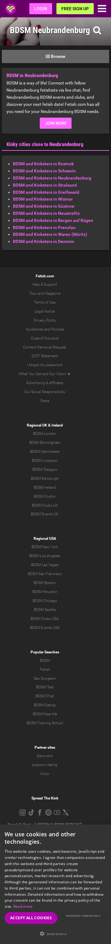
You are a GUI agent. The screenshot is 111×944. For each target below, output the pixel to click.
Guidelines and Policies (45, 329)
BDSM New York (44, 547)
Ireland (57, 425)
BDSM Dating (45, 705)
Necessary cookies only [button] (83, 915)
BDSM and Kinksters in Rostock (43, 163)
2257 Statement (44, 356)
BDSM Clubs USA (45, 619)
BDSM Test (45, 687)
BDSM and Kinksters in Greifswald (46, 192)
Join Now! (56, 123)
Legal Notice (45, 311)
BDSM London (44, 433)
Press (44, 401)
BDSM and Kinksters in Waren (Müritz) (50, 234)
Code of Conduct (45, 338)
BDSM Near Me (45, 714)
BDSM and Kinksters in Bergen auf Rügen (53, 220)
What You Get (30, 374)
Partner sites (45, 747)
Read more (23, 906)
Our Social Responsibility (44, 392)
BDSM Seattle (45, 610)
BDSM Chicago (45, 601)
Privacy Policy (45, 320)
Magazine (52, 293)
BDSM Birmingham (44, 442)
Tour (33, 293)
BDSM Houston (44, 592)
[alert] (55, 884)
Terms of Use (45, 302)
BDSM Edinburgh (45, 478)
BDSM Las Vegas (44, 565)
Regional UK (37, 425)
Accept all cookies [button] (31, 917)
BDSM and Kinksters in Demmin (43, 241)
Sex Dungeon (45, 678)
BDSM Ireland (45, 487)
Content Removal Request (44, 347)
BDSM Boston (45, 583)
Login (40, 8)
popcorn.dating (44, 765)
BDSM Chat (44, 696)
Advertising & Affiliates (44, 383)
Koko (44, 774)
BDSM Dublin (45, 496)
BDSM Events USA (45, 628)
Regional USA (45, 538)
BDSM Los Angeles (44, 556)
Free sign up (75, 8)
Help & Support (44, 284)
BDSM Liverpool (45, 460)
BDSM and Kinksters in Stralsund (45, 185)
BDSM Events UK (45, 514)
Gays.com (45, 756)
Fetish (45, 669)
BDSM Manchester (45, 451)
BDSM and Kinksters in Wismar (43, 199)
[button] (55, 933)
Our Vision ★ (60, 374)
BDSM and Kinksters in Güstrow (43, 206)
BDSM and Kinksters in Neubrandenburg (52, 177)
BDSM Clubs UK (45, 505)
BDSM (45, 660)
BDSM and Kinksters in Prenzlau (44, 227)
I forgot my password (44, 365)
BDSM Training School (45, 723)
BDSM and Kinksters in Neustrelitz (46, 213)
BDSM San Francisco (45, 574)
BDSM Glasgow (44, 469)
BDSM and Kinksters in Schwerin (44, 170)
